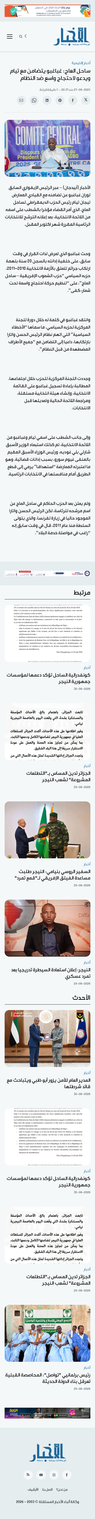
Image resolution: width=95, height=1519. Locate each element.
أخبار (87, 668)
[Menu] (10, 36)
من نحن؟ (62, 1489)
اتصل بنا (47, 1489)
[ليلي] (26, 36)
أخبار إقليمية (81, 63)
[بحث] (21, 36)
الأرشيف (33, 1489)
